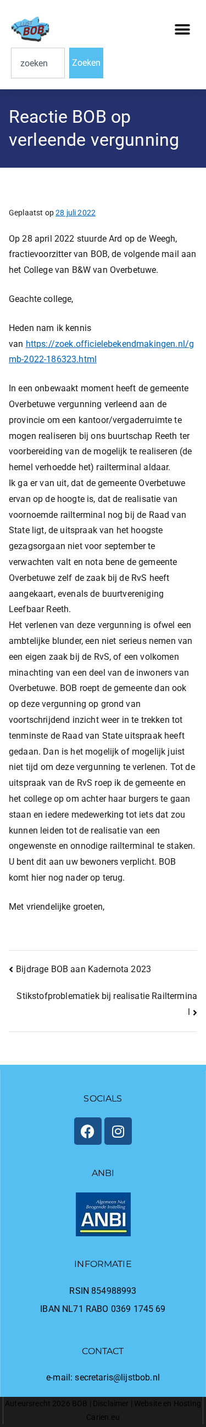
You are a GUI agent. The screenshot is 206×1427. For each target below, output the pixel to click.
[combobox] (38, 63)
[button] (182, 29)
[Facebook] (88, 1131)
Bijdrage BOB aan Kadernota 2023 (83, 969)
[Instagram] (118, 1131)
